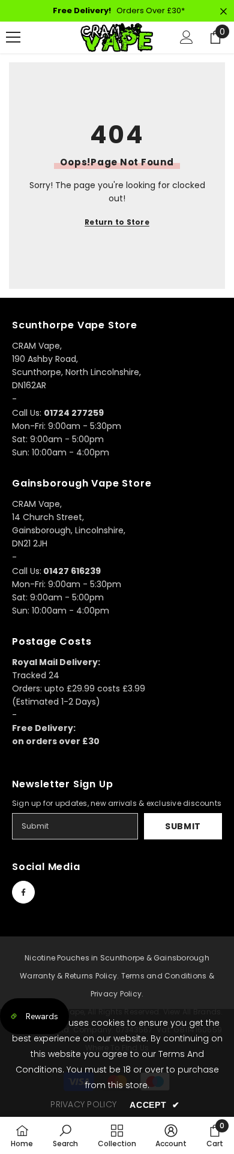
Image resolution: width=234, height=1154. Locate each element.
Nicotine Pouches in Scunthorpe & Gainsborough (117, 958)
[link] (65, 1135)
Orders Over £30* (119, 10)
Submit (183, 826)
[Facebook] (23, 892)
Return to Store (117, 222)
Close (223, 11)
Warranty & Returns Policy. (69, 976)
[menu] (13, 37)
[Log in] (186, 37)
